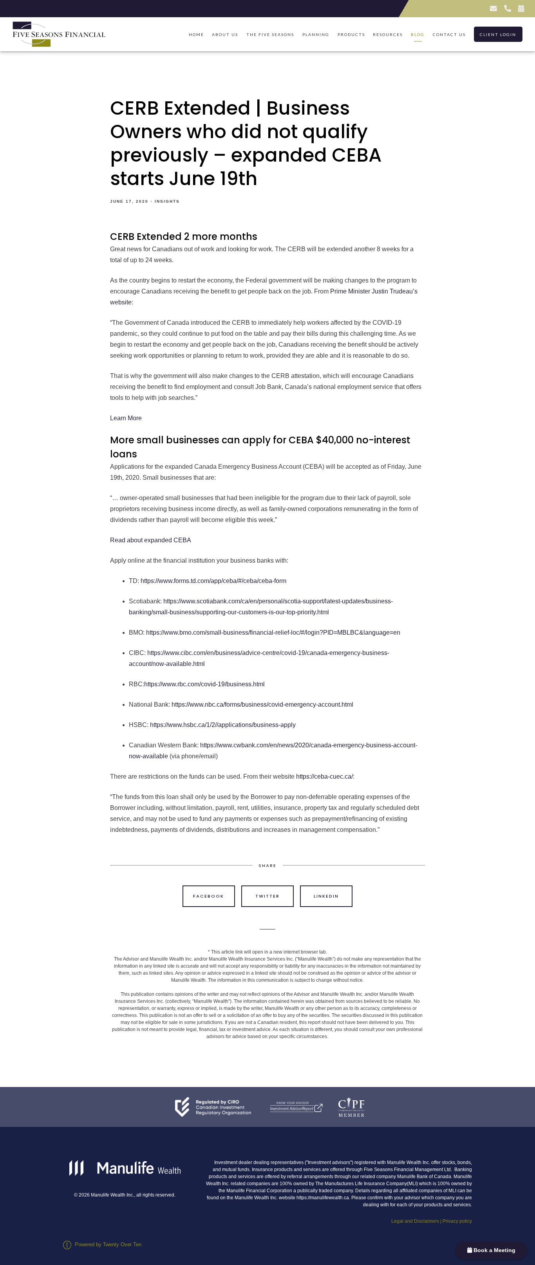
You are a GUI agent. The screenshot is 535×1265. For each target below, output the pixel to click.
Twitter (267, 896)
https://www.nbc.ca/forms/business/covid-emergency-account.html (262, 704)
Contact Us (449, 34)
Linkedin (326, 896)
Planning (315, 34)
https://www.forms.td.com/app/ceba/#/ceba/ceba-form (213, 581)
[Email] (493, 9)
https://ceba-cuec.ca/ (324, 776)
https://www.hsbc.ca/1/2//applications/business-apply (223, 725)
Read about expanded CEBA (150, 540)
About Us (225, 34)
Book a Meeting (493, 1250)
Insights (167, 201)
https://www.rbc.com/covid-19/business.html (204, 684)
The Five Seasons (270, 34)
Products (351, 34)
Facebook (208, 896)
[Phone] (507, 9)
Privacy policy (457, 1221)
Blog (418, 34)
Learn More (126, 418)
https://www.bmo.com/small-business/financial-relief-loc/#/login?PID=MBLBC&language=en (273, 632)
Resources (388, 34)
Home (196, 34)
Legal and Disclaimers (415, 1221)
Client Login (498, 34)
